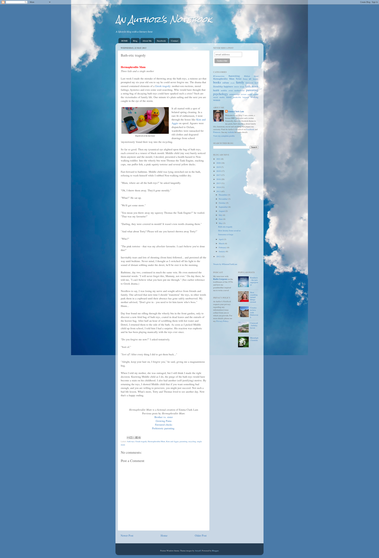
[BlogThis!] (131, 437)
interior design (239, 86)
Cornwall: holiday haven (254, 325)
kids (248, 86)
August (222, 211)
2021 (218, 159)
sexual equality (252, 94)
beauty (255, 79)
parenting (183, 441)
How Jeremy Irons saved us (229, 230)
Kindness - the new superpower (254, 281)
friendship (218, 86)
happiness (228, 86)
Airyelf (198, 550)
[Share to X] (133, 437)
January (222, 251)
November (223, 199)
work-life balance (241, 97)
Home (164, 535)
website (231, 132)
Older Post (201, 535)
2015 (218, 183)
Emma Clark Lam (236, 111)
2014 (218, 187)
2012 (218, 256)
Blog (135, 40)
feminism (249, 82)
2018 (218, 171)
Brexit (256, 76)
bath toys (130, 441)
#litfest (247, 76)
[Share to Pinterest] (139, 437)
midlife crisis (227, 90)
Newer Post (127, 535)
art (250, 78)
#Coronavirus (218, 76)
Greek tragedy (162, 86)
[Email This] (128, 437)
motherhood (239, 90)
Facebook (161, 40)
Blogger (215, 550)
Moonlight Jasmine (254, 339)
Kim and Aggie (172, 441)
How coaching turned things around (254, 297)
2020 (218, 163)
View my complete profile (224, 136)
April (221, 239)
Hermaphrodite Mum (156, 441)
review (243, 94)
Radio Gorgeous (220, 279)
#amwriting (234, 76)
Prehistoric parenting (163, 428)
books (217, 82)
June (221, 219)
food (256, 82)
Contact (174, 40)
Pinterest (216, 132)
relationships (234, 94)
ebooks (232, 83)
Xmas (245, 79)
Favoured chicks (163, 424)
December (223, 194)
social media (219, 97)
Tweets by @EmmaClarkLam (225, 264)
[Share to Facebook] (136, 437)
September (223, 207)
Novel (238, 78)
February (223, 247)
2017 (218, 175)
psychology (220, 94)
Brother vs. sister (163, 417)
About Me (147, 40)
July (221, 215)
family (240, 82)
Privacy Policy (222, 321)
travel (229, 97)
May (221, 223)
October (222, 203)
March (222, 243)
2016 (218, 179)
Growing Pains (164, 421)
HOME (124, 40)
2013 (218, 191)
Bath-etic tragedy (225, 226)
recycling (192, 441)
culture (225, 82)
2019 (218, 167)
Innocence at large (225, 234)
